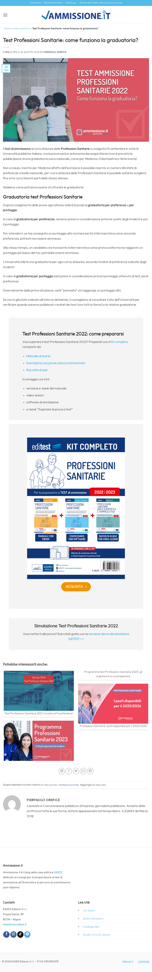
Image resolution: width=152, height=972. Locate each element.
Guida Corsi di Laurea (96, 934)
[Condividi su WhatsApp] (61, 771)
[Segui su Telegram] (27, 934)
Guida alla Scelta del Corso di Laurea (100, 3)
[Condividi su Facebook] (69, 771)
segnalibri (101, 785)
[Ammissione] (76, 14)
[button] (5, 15)
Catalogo (71, 3)
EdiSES (58, 872)
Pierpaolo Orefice (55, 52)
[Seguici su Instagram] (13, 934)
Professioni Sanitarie (69, 785)
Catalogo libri (91, 926)
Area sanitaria (21, 28)
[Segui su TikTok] (20, 934)
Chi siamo (35, 3)
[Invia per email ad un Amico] (83, 771)
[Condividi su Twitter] (76, 771)
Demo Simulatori (53, 3)
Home (7, 28)
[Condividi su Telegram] (90, 771)
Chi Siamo (89, 910)
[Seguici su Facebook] (6, 934)
